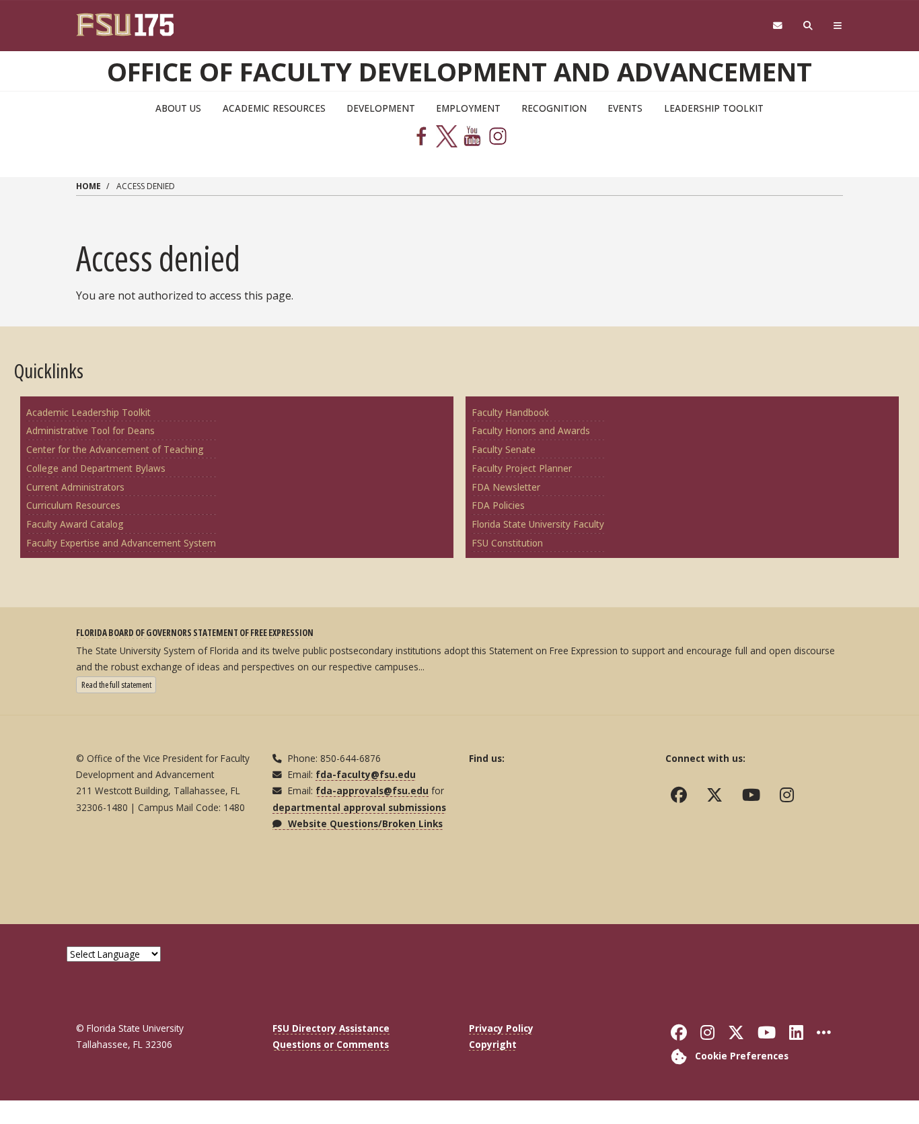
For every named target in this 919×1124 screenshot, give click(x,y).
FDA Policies (498, 505)
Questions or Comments (330, 1044)
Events (625, 108)
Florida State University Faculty (538, 524)
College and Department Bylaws (96, 468)
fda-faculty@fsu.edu (366, 774)
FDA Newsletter (506, 487)
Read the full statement (118, 684)
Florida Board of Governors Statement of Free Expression (195, 632)
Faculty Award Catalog (75, 524)
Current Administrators (75, 487)
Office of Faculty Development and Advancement (459, 71)
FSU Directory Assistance (331, 1028)
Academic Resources (274, 108)
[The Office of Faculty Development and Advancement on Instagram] (790, 795)
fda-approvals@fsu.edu (372, 790)
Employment (468, 108)
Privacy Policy (501, 1028)
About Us (178, 108)
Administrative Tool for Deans (90, 430)
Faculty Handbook (510, 412)
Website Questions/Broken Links (364, 823)
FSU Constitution (507, 542)
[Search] (808, 26)
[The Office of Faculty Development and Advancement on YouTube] (754, 795)
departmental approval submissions (359, 807)
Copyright (493, 1044)
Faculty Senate (504, 449)
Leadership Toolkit (714, 108)
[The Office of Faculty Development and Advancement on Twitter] (717, 795)
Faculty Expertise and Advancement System (121, 542)
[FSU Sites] (838, 26)
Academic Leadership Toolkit (88, 412)
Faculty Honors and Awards (531, 430)
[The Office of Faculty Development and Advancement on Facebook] (682, 795)
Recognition (554, 108)
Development (380, 108)
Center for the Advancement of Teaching (115, 449)
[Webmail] (777, 26)
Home (88, 186)
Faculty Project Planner (522, 468)
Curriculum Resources (73, 505)
